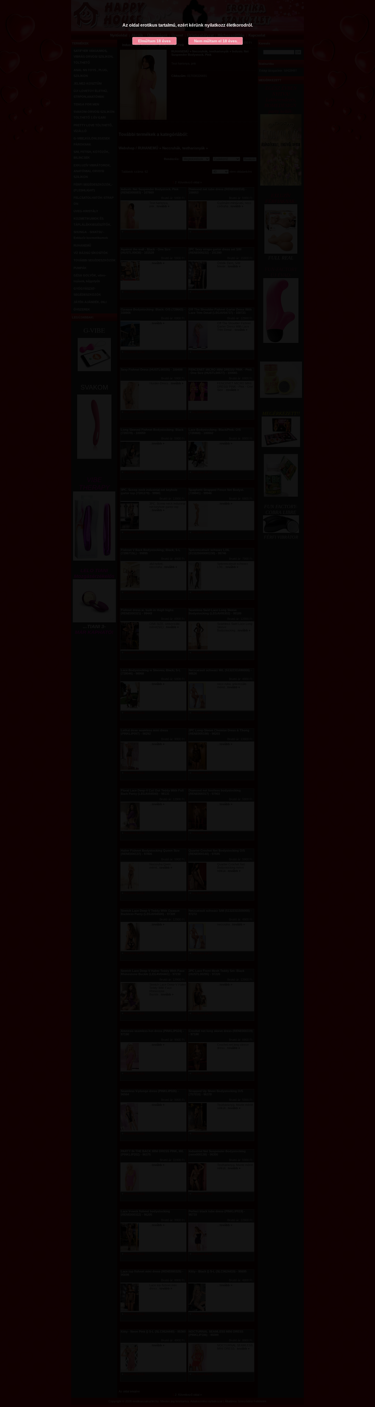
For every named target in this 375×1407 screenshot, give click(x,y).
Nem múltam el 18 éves (215, 41)
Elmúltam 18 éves (154, 41)
